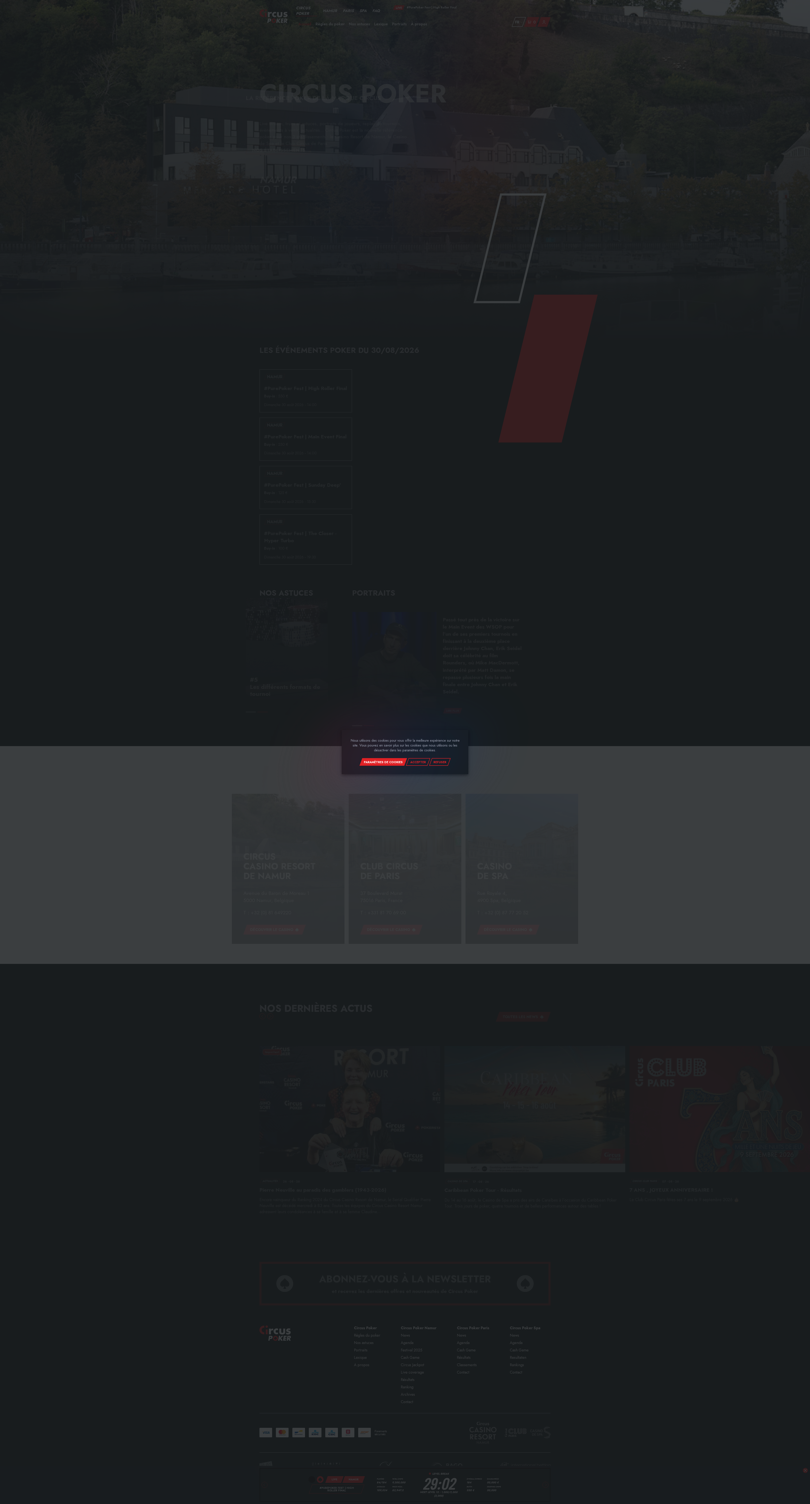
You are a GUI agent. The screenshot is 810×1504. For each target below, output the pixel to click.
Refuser (439, 762)
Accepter (418, 762)
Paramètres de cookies (383, 762)
